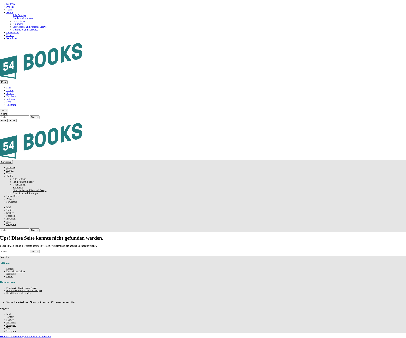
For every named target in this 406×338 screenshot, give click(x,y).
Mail (8, 87)
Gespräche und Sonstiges (25, 29)
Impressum (11, 274)
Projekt (9, 6)
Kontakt (9, 269)
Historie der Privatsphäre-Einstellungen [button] (24, 290)
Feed (8, 102)
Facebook (11, 96)
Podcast (10, 35)
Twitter (9, 90)
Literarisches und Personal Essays (29, 26)
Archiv (9, 12)
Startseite (10, 4)
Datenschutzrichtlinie (15, 271)
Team (9, 9)
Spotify (10, 93)
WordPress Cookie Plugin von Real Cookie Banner (25, 336)
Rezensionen (19, 21)
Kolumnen (18, 24)
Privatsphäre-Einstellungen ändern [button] (21, 288)
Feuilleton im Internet (23, 18)
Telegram (11, 104)
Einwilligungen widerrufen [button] (18, 293)
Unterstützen (12, 32)
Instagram (11, 99)
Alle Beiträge (19, 15)
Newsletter (11, 38)
